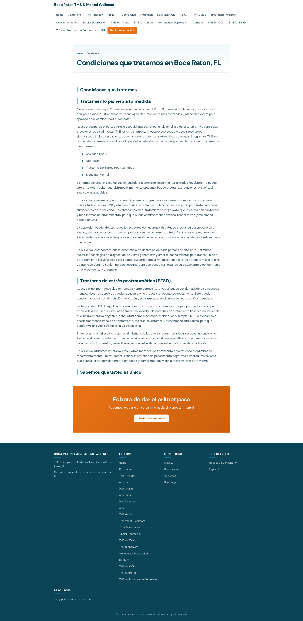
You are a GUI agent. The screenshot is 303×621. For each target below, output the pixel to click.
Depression (129, 14)
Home (59, 14)
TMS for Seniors (143, 22)
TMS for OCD (216, 22)
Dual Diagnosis (166, 14)
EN (103, 30)
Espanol (214, 469)
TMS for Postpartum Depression (76, 30)
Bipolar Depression (94, 22)
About (184, 14)
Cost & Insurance (67, 22)
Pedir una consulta (122, 30)
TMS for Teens (120, 22)
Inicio (80, 53)
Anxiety (112, 14)
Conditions (75, 14)
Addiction (146, 14)
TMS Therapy (94, 14)
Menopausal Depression (173, 22)
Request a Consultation (223, 462)
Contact (198, 22)
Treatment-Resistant (224, 14)
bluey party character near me (72, 599)
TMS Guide (199, 14)
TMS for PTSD (237, 22)
